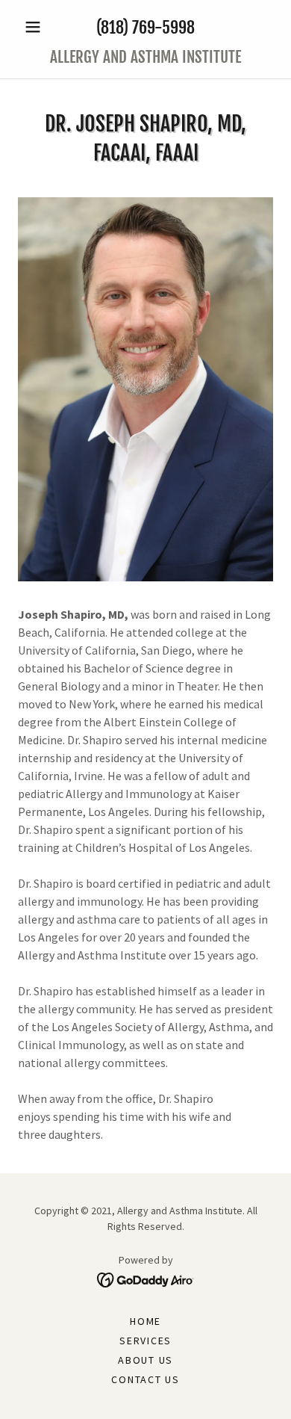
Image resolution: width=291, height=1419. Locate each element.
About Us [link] (145, 1360)
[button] (37, 27)
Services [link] (145, 1340)
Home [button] (145, 1321)
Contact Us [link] (145, 1379)
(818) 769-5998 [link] (145, 27)
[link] (145, 57)
